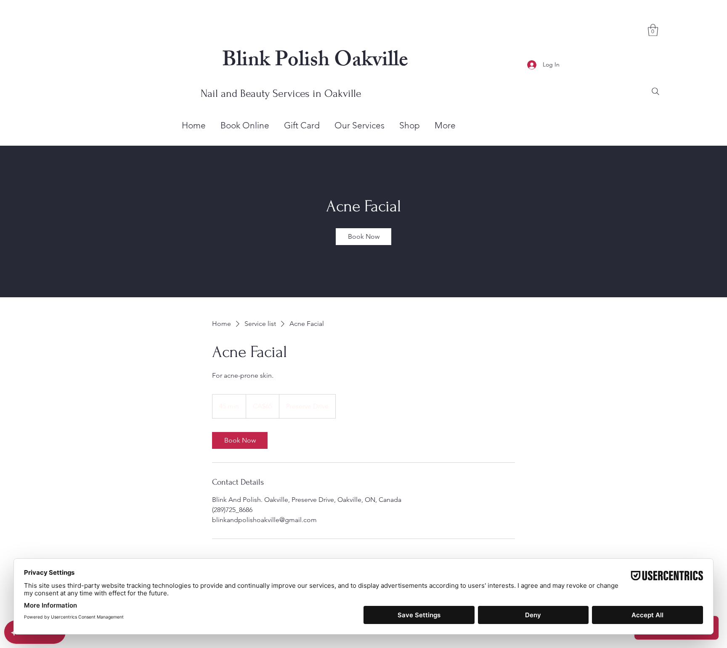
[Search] (655, 91)
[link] (363, 236)
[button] (653, 30)
